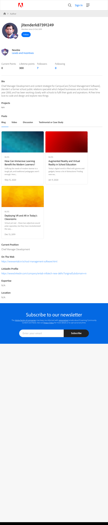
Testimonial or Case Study (51, 122)
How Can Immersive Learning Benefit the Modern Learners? (20, 162)
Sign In (79, 5)
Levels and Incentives (23, 53)
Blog (3, 122)
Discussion (28, 122)
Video (14, 122)
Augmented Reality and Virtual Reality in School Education (64, 162)
